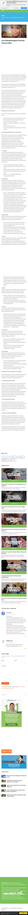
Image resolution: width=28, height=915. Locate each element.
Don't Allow (16, 8)
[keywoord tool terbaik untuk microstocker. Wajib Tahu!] (14, 497)
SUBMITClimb (9, 640)
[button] (5, 457)
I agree (23, 913)
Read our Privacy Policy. (13, 913)
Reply (25, 636)
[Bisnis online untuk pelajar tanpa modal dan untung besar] (14, 589)
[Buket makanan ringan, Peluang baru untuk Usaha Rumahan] (14, 520)
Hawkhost (21, 911)
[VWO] (6, 8)
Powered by (3, 8)
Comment (3, 665)
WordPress (9, 911)
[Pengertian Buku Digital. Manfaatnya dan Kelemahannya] (14, 566)
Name (3, 660)
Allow (24, 8)
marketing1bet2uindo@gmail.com (13, 628)
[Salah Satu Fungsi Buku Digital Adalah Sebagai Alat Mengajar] (14, 542)
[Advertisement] (14, 60)
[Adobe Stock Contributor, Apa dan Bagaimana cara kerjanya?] (14, 475)
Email (15, 660)
